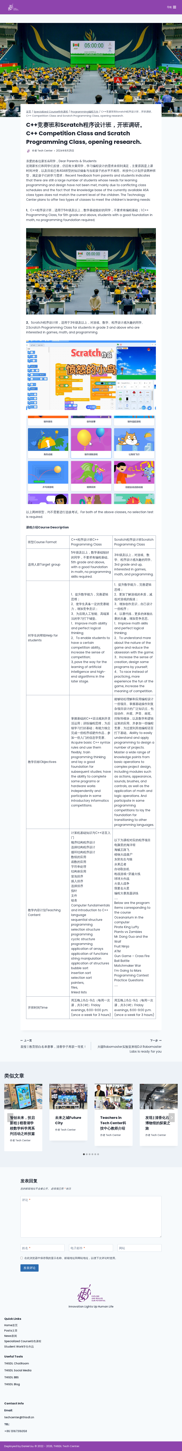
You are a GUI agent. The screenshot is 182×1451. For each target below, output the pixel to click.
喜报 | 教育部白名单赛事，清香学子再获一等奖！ (53, 1044)
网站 (122, 1248)
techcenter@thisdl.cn (19, 1417)
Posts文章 (10, 1330)
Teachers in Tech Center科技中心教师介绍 (113, 1123)
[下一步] (172, 1117)
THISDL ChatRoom (16, 1363)
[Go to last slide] (10, 1117)
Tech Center (23, 1140)
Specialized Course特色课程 (22, 1341)
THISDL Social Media (17, 1370)
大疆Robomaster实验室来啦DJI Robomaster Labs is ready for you (129, 1046)
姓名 (26, 1248)
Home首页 (11, 1325)
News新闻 (10, 1336)
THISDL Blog (12, 1384)
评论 (26, 1200)
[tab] (84, 1154)
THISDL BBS (11, 1377)
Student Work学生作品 (19, 1346)
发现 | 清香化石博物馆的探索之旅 (157, 1123)
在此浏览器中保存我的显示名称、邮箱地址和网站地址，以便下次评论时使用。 (71, 1258)
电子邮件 (78, 1248)
